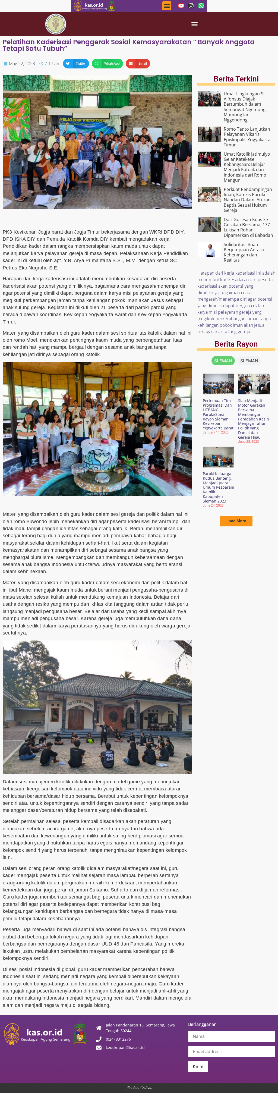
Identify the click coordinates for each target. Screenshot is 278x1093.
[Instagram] (191, 5)
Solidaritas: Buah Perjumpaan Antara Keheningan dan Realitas (244, 252)
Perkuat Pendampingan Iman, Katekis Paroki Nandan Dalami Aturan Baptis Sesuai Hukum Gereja (248, 199)
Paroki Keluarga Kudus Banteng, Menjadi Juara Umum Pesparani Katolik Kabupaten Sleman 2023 (218, 487)
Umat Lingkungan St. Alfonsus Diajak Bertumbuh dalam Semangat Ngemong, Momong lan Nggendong (245, 107)
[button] (166, 5)
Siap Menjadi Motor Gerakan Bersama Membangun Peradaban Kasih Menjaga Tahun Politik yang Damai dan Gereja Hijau (253, 418)
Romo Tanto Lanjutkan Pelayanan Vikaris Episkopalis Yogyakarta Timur (247, 137)
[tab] (223, 360)
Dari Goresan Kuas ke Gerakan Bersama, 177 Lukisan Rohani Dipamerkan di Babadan (248, 227)
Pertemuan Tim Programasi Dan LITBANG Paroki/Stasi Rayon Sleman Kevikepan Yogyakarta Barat (218, 414)
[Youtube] (181, 5)
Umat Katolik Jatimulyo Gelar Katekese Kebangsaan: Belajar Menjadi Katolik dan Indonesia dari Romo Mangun (247, 167)
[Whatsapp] (201, 5)
